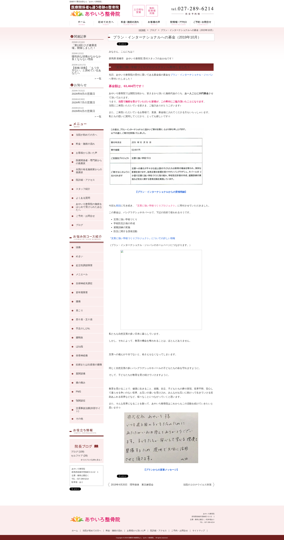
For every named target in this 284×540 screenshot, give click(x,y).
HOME (142, 30)
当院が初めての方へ (106, 23)
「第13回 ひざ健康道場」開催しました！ (84, 46)
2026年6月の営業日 (83, 111)
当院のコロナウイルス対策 (197, 484)
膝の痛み (80, 382)
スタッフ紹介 (83, 189)
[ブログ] (86, 448)
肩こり (79, 310)
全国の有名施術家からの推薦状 (89, 171)
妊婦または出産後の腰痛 (89, 364)
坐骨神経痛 (82, 355)
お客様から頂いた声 (154, 23)
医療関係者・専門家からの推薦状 (89, 162)
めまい (79, 256)
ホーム (82, 23)
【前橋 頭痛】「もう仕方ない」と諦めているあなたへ (86, 70)
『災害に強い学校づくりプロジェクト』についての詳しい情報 (142, 238)
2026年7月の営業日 (83, 102)
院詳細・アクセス (178, 23)
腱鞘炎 (79, 337)
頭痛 (78, 247)
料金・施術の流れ (130, 23)
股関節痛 (80, 373)
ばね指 (79, 346)
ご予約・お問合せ (202, 23)
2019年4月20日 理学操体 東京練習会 (132, 484)
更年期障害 (82, 292)
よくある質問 (83, 198)
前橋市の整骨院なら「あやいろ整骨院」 (141, 538)
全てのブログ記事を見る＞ (91, 460)
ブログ (153, 30)
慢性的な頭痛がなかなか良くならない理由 (86, 58)
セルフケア (77, 455)
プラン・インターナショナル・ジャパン (191, 74)
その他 (79, 418)
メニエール (82, 274)
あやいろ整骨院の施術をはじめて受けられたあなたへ (89, 207)
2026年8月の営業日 (83, 93)
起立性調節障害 (84, 265)
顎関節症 (80, 400)
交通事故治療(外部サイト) (88, 409)
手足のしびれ (83, 328)
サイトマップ (198, 531)
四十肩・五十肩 (84, 319)
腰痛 (78, 301)
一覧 (99, 78)
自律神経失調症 (84, 283)
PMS (78, 391)
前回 (118, 205)
